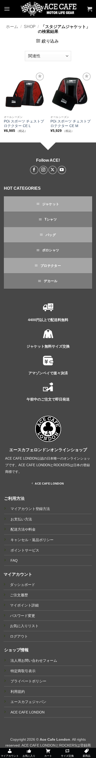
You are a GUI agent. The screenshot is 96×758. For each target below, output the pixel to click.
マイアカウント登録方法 (30, 509)
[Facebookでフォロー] (34, 170)
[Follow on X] (52, 170)
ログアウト (19, 636)
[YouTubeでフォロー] (62, 170)
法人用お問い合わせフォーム (33, 660)
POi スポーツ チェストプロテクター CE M (70, 123)
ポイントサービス (24, 550)
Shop (30, 26)
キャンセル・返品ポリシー (32, 540)
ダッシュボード (22, 585)
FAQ (14, 560)
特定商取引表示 (23, 671)
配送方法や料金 (23, 529)
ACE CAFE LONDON (27, 712)
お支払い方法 (21, 519)
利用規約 (17, 692)
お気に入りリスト (24, 626)
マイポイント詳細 (24, 605)
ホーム (12, 26)
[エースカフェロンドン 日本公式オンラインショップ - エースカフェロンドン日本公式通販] (48, 9)
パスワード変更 (22, 616)
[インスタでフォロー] (43, 170)
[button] (7, 9)
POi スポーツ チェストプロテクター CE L (24, 123)
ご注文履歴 (19, 595)
